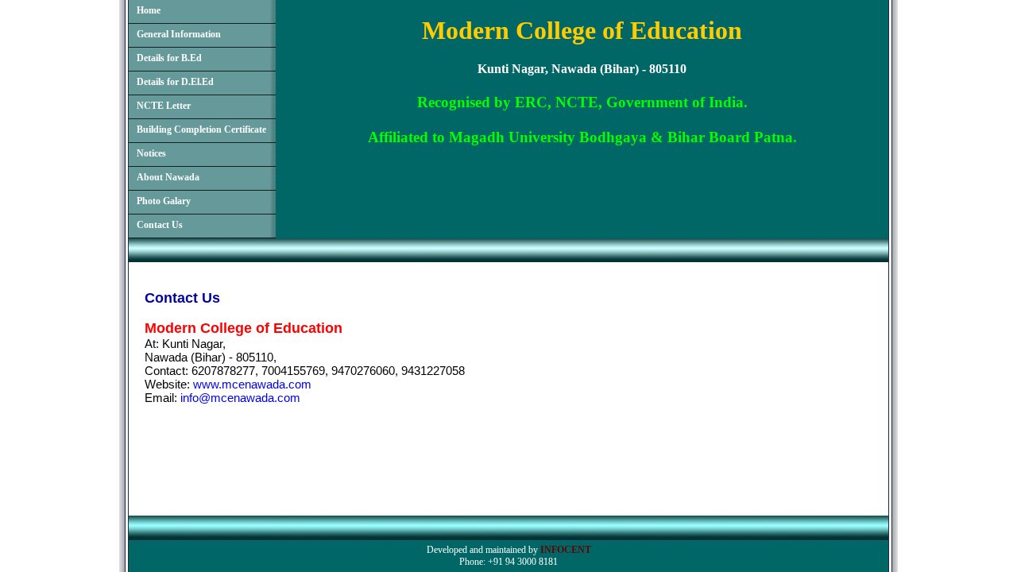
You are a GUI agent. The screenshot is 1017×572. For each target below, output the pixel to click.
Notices (151, 153)
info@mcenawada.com (240, 397)
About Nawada (168, 177)
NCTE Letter (164, 105)
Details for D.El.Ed (175, 81)
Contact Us (160, 224)
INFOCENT (565, 549)
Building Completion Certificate (201, 129)
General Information (179, 34)
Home (148, 10)
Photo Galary (164, 201)
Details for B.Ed (169, 58)
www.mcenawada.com (252, 384)
